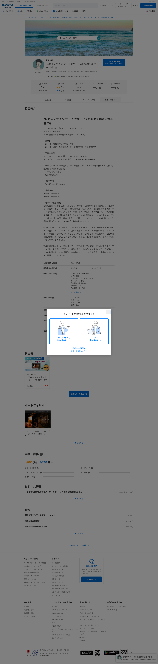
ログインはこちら (79, 348)
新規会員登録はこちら (79, 351)
